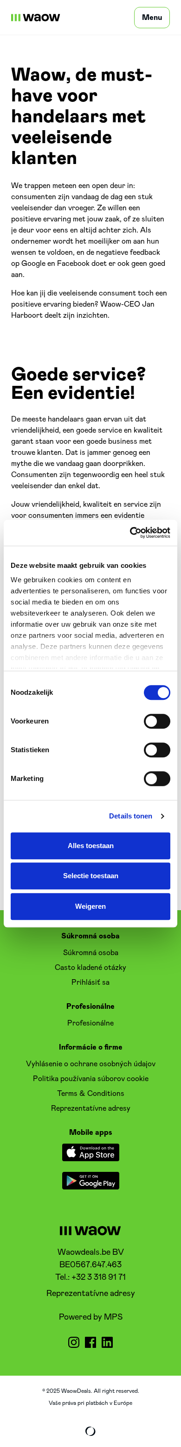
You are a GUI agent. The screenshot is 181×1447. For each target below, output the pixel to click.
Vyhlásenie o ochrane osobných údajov (90, 1064)
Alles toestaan (91, 845)
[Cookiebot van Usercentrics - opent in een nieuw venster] (130, 533)
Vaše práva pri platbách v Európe (90, 1403)
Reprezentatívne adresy (90, 1294)
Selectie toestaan (90, 876)
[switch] (157, 721)
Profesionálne (90, 1023)
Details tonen (130, 816)
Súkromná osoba (90, 952)
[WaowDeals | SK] (35, 17)
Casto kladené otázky (90, 967)
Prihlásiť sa (90, 982)
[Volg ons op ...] (73, 1342)
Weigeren (90, 906)
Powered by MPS (91, 1317)
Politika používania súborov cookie (91, 1078)
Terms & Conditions (90, 1093)
